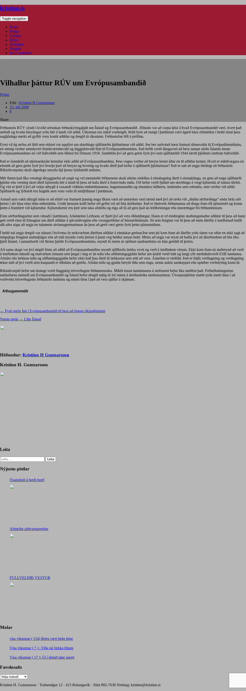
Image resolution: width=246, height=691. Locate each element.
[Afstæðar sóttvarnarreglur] (28, 551)
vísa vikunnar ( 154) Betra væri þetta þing (41, 639)
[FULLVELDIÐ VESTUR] (28, 600)
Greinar (15, 36)
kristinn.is (12, 8)
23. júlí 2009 (19, 107)
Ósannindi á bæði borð (27, 480)
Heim (14, 27)
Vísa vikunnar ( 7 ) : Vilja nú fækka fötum (41, 648)
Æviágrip (17, 44)
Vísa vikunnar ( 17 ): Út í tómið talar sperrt (42, 657)
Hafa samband (20, 53)
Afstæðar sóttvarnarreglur (29, 529)
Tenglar (15, 49)
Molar (14, 40)
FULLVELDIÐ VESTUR (30, 578)
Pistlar (14, 31)
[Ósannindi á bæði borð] (28, 502)
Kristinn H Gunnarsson (37, 103)
